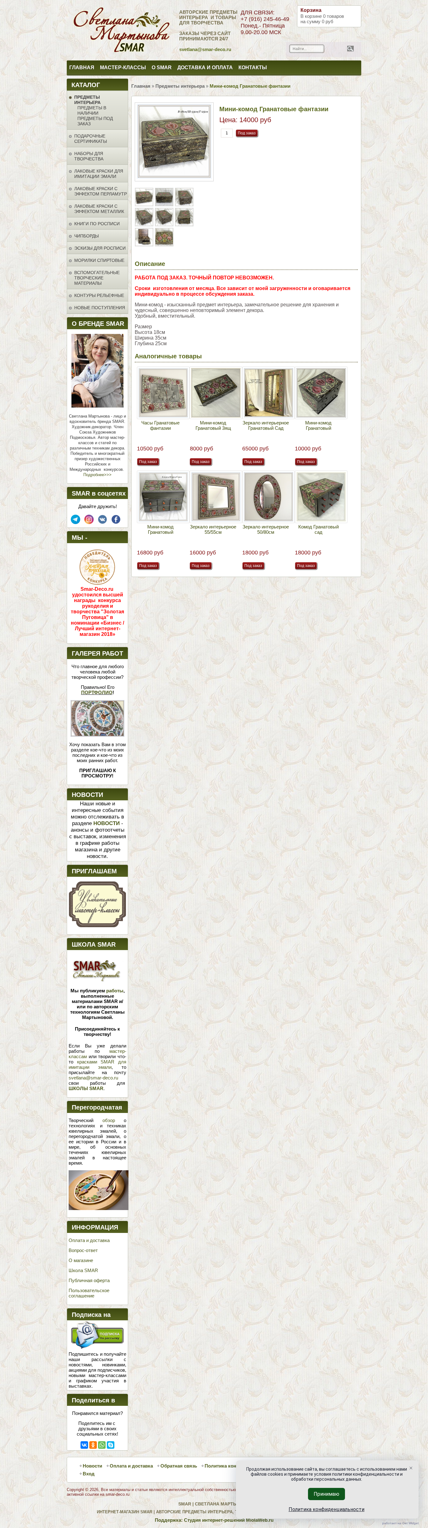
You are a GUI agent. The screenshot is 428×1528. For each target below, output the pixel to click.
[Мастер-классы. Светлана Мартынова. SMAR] (97, 925)
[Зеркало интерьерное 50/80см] (268, 496)
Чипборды (86, 235)
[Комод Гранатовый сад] (321, 496)
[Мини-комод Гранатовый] (321, 392)
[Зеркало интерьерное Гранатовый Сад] (268, 392)
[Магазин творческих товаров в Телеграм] (75, 522)
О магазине (81, 1260)
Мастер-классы (123, 67)
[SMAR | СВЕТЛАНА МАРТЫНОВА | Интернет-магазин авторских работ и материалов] (94, 30)
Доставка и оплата (205, 67)
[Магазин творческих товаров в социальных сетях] (89, 522)
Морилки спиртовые (99, 260)
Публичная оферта (89, 1280)
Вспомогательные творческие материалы (97, 278)
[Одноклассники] (93, 1445)
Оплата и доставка (89, 1240)
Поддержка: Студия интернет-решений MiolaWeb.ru (214, 1520)
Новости (92, 1465)
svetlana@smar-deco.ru (93, 1077)
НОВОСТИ (106, 823)
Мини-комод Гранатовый (318, 425)
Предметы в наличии (91, 110)
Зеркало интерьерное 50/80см (266, 529)
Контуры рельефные (99, 295)
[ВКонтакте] (84, 1445)
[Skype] (110, 1445)
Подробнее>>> (97, 474)
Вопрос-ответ (83, 1250)
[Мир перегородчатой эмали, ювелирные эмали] (98, 1208)
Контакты (252, 67)
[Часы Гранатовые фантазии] (163, 392)
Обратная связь (178, 1465)
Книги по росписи (97, 223)
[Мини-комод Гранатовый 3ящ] (216, 392)
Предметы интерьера (87, 100)
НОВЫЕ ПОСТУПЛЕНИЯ (99, 307)
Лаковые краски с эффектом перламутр (100, 191)
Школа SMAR (83, 1270)
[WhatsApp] (102, 1445)
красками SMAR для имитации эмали (97, 1064)
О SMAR (162, 67)
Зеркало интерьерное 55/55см (213, 529)
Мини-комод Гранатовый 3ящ (213, 425)
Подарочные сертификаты (90, 138)
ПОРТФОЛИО (96, 692)
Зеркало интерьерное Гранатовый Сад (266, 425)
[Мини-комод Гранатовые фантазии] (145, 204)
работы (114, 990)
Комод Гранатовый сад (318, 529)
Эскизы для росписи (100, 248)
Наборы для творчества (88, 156)
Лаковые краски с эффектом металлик (99, 209)
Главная (81, 67)
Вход (89, 1473)
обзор (108, 1120)
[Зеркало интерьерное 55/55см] (216, 496)
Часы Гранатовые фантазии (160, 425)
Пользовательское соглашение (89, 1293)
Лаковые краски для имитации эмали (98, 174)
